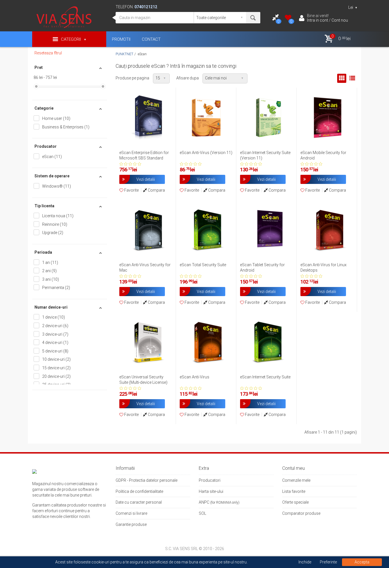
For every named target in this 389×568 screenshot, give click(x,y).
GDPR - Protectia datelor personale (146, 480)
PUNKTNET (124, 54)
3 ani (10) (50, 279)
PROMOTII (121, 39)
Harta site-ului (211, 491)
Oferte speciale (295, 502)
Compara (156, 190)
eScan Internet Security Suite (265, 377)
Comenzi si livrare (131, 513)
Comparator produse (301, 513)
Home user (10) (56, 118)
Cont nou (339, 20)
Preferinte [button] (328, 562)
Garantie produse (131, 524)
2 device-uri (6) (55, 325)
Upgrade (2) (52, 232)
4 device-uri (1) (55, 342)
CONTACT (151, 39)
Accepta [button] (362, 562)
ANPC (204, 502)
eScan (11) (52, 156)
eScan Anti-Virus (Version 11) (206, 152)
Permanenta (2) (56, 287)
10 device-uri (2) (56, 359)
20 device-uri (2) (56, 376)
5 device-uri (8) (55, 351)
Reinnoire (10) (54, 224)
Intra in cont (317, 20)
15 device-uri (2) (56, 368)
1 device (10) (53, 317)
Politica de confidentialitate (139, 491)
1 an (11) (50, 262)
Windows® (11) (56, 186)
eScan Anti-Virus (194, 377)
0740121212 (145, 7)
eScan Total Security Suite (203, 265)
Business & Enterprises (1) (65, 127)
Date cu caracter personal (139, 502)
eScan (142, 54)
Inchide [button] (304, 562)
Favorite (131, 190)
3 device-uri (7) (55, 334)
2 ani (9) (49, 270)
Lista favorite (293, 491)
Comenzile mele (296, 480)
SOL (202, 513)
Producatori (209, 480)
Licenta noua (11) (57, 216)
